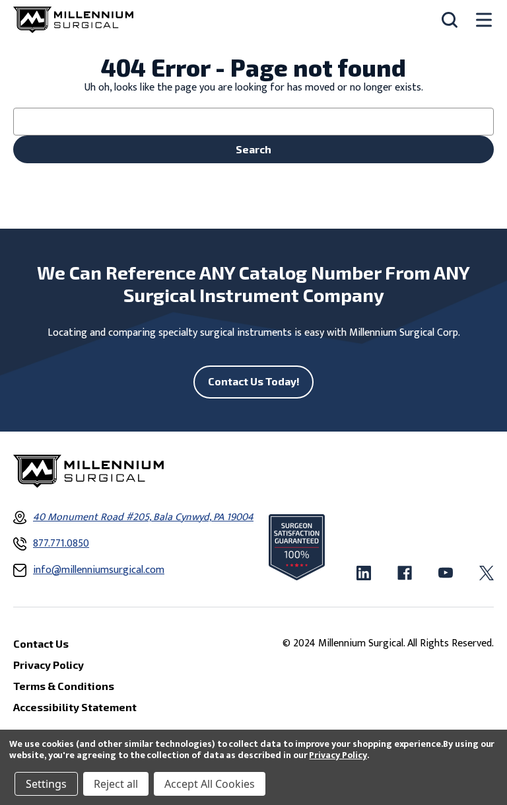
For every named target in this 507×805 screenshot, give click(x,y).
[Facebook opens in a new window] (404, 573)
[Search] (449, 19)
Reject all (116, 784)
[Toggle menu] (484, 20)
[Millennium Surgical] (73, 20)
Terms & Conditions (63, 685)
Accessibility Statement (75, 707)
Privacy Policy (337, 755)
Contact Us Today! (254, 381)
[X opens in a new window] (486, 573)
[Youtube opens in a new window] (445, 573)
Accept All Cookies (209, 784)
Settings (46, 784)
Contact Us (41, 643)
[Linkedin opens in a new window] (363, 573)
